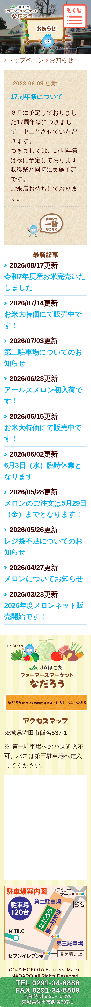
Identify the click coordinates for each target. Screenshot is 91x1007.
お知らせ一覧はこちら (45, 225)
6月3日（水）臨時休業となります (43, 470)
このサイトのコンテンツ (75, 16)
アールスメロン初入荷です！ (43, 395)
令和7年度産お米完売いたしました (44, 281)
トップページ (25, 60)
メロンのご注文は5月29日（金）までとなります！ (45, 508)
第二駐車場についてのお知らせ (43, 357)
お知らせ (61, 60)
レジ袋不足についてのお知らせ (43, 546)
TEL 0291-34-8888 (48, 983)
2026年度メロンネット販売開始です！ (44, 610)
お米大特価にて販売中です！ (43, 319)
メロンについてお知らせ (43, 579)
